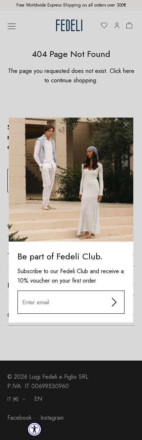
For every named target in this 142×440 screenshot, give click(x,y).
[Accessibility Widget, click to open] (34, 429)
